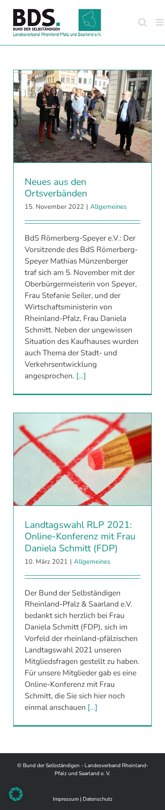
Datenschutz (98, 798)
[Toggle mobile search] (142, 22)
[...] (81, 375)
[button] (16, 794)
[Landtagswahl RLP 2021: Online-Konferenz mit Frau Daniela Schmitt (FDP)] (82, 459)
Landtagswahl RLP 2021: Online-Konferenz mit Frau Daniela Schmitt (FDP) (80, 536)
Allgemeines (108, 206)
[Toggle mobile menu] (160, 22)
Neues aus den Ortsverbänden (56, 187)
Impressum (66, 798)
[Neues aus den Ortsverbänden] (82, 116)
